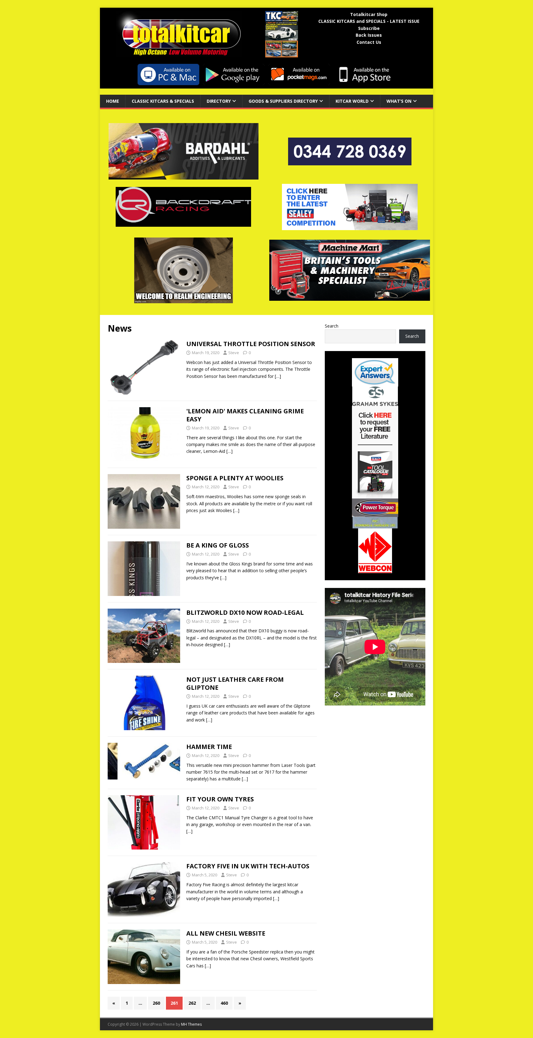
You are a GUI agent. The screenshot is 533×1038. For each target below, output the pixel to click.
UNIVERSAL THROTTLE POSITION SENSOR (250, 344)
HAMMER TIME (209, 746)
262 (192, 1003)
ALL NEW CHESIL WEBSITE (225, 933)
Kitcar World (352, 101)
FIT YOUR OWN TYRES (220, 799)
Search (331, 326)
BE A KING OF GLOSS (217, 545)
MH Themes (191, 1024)
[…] (278, 376)
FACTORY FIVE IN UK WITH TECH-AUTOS (247, 866)
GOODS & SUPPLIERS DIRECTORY (283, 101)
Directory (219, 101)
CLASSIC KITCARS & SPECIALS (163, 101)
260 (156, 1003)
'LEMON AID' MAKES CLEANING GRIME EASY (245, 415)
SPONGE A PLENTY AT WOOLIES (234, 478)
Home (112, 101)
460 (224, 1003)
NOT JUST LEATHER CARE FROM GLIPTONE (235, 683)
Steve (233, 352)
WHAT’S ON (398, 101)
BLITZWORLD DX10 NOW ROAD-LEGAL (245, 612)
